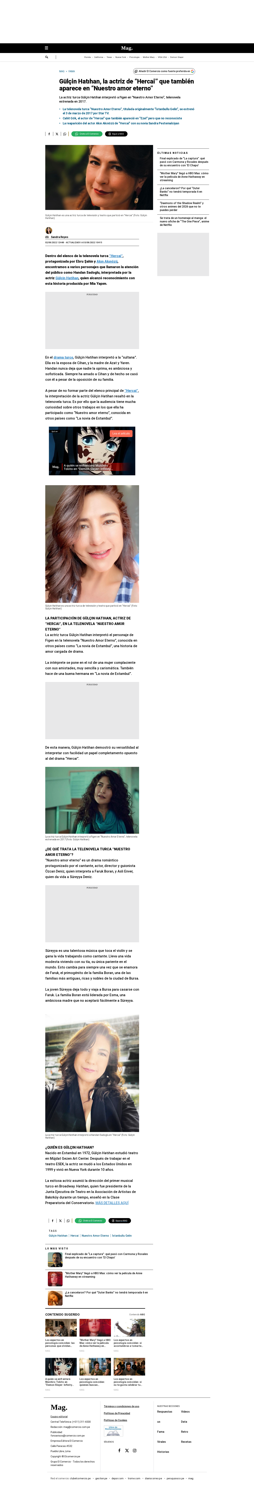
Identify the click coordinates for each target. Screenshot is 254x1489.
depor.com (118, 1478)
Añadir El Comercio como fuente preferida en (164, 71)
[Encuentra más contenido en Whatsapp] (65, 134)
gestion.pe (101, 1478)
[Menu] (48, 48)
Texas (109, 57)
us (158, 1421)
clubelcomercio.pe (80, 1478)
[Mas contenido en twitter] (127, 1450)
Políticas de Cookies (115, 1420)
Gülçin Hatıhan (58, 1235)
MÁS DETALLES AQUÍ (112, 1203)
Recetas (186, 1441)
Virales (161, 1441)
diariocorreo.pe (153, 1478)
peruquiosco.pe (175, 1478)
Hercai (74, 1235)
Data (184, 1421)
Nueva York (120, 57)
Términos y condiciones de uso (121, 1406)
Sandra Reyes (59, 237)
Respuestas (164, 1411)
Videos (185, 1411)
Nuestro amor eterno (95, 1235)
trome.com (134, 1478)
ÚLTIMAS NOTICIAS (172, 153)
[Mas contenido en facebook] (119, 1450)
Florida (87, 57)
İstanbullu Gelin (122, 1235)
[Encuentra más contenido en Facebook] (49, 134)
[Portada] (59, 1413)
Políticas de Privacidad (117, 1413)
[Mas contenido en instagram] (134, 1450)
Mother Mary (148, 57)
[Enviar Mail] (47, 237)
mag (190, 1478)
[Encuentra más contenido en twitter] (57, 134)
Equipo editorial (59, 1416)
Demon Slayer (177, 57)
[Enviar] (47, 57)
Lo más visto (56, 1248)
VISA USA (162, 57)
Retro (184, 1431)
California (98, 57)
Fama (160, 1431)
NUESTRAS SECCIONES (168, 1406)
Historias (163, 1451)
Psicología (134, 57)
